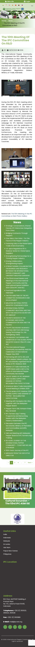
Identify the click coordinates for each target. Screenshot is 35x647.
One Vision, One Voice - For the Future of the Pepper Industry (18, 239)
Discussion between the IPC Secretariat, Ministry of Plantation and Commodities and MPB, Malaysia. (18, 426)
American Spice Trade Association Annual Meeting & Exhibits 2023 (19, 387)
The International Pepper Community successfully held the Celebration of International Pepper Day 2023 (18, 350)
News (10, 21)
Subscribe (10, 1)
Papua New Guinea (10, 551)
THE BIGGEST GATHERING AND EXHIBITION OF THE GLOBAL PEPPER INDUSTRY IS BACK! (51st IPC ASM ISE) (19, 340)
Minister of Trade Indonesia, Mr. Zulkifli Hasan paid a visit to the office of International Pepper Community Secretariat (17, 370)
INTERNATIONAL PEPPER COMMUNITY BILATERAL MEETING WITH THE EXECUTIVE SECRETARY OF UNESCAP (18, 311)
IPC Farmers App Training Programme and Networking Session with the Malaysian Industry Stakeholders (17, 417)
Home (4, 21)
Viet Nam (6, 547)
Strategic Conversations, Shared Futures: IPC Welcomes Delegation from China (19, 228)
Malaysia (6, 541)
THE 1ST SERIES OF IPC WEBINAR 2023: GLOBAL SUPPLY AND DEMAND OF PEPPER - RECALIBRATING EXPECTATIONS (18, 380)
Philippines (7, 554)
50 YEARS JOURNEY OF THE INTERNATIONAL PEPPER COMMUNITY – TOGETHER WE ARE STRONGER (19, 444)
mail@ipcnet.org (16, 622)
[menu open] (32, 5)
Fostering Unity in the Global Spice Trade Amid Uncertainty (19, 244)
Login (27, 1)
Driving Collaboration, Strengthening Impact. (14, 262)
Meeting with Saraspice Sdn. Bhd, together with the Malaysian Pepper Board (18, 403)
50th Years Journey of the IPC (17, 450)
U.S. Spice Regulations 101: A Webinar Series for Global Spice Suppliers (18, 250)
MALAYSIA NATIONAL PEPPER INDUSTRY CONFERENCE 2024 (17, 304)
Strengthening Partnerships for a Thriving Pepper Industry (18, 257)
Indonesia (7, 538)
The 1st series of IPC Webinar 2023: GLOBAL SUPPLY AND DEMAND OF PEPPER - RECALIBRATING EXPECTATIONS (19, 394)
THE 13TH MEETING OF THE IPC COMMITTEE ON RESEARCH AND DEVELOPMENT (18, 297)
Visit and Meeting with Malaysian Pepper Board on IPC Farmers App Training (19, 435)
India (5, 534)
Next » (30, 462)
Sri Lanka (6, 544)
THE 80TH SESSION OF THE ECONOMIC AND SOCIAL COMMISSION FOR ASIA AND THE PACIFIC (18, 321)
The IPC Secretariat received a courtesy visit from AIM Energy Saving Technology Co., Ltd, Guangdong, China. (17, 331)
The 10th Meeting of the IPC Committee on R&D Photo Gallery (16, 215)
